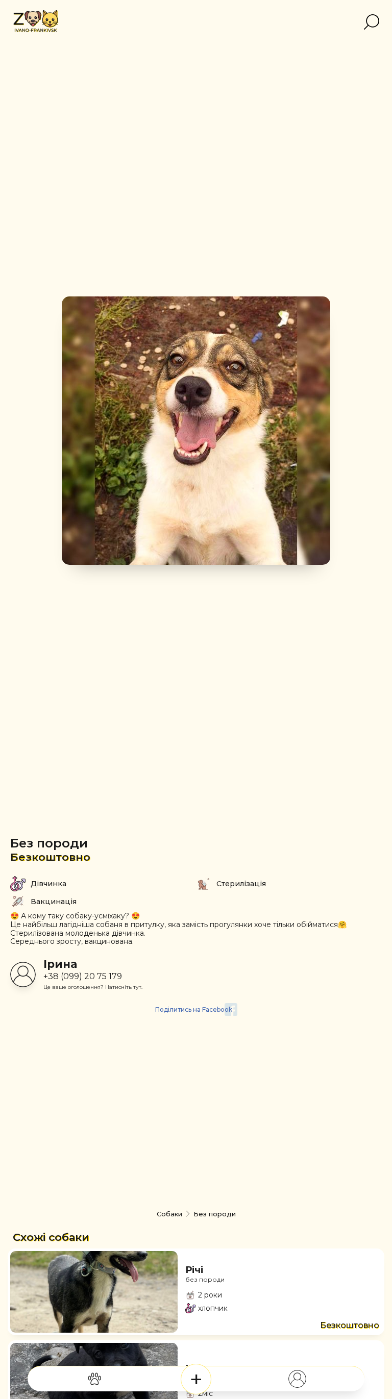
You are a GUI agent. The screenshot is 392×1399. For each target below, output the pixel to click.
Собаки (169, 1214)
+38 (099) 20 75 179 (82, 976)
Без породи (49, 843)
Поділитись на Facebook (193, 1009)
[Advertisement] (196, 1125)
